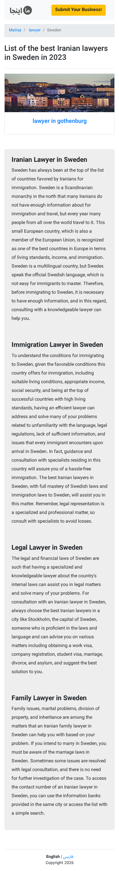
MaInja (15, 30)
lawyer (35, 30)
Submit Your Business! (78, 10)
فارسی (68, 857)
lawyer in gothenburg (60, 121)
